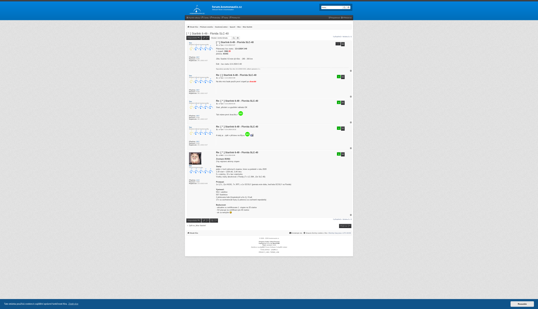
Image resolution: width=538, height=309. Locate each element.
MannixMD (276, 243)
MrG (190, 166)
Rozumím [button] (522, 304)
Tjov (190, 43)
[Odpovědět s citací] (343, 44)
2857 (198, 57)
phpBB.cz (274, 249)
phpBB (262, 247)
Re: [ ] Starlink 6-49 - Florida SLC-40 (236, 75)
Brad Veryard (274, 241)
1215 (198, 180)
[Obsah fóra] (196, 9)
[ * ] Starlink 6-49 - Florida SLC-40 (207, 33)
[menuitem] (205, 18)
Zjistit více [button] (73, 304)
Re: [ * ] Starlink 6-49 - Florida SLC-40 (237, 101)
